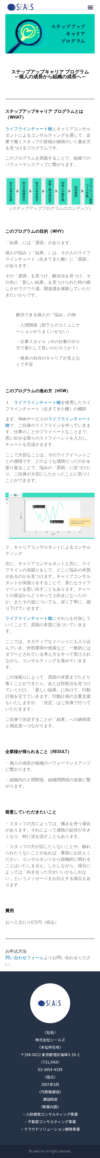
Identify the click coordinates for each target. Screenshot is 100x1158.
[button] (90, 7)
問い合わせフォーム (24, 957)
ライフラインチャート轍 (28, 128)
